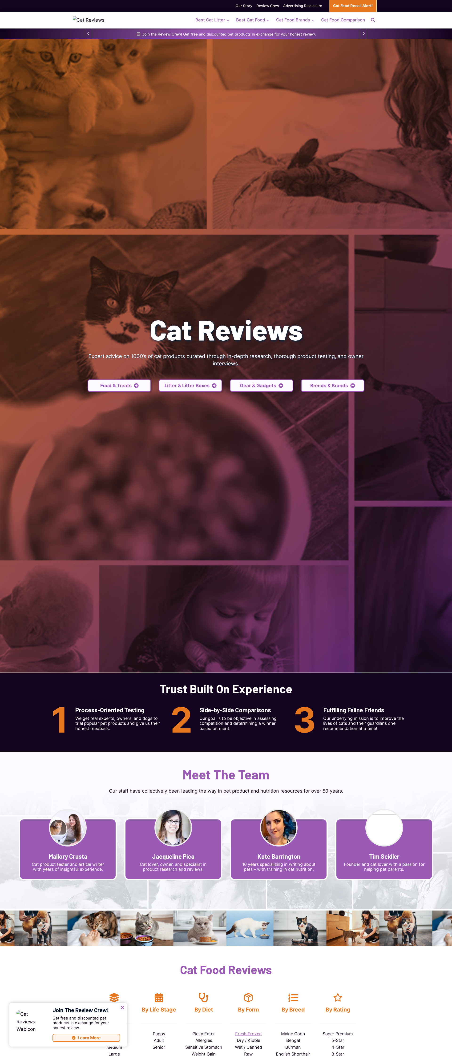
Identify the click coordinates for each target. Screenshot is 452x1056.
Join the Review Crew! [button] (162, 34)
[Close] (122, 1007)
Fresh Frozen (248, 1033)
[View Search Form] (373, 20)
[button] (190, 385)
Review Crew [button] (268, 6)
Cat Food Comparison (343, 19)
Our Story (244, 6)
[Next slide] (363, 33)
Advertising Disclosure (302, 6)
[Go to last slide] (88, 33)
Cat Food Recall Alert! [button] (353, 5)
